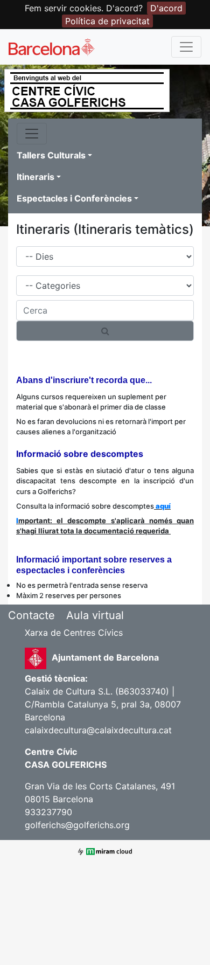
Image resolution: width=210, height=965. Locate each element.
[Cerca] (105, 331)
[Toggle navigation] (186, 47)
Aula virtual (95, 615)
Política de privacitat (107, 21)
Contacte (31, 615)
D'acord (166, 8)
